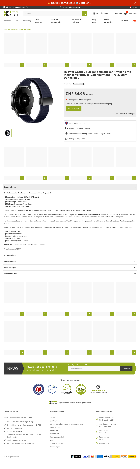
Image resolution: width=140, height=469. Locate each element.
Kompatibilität (10, 274)
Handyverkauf (55, 427)
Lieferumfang (10, 255)
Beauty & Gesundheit (55, 20)
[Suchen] (84, 13)
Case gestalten (39, 20)
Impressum (54, 430)
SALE (134, 20)
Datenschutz (54, 434)
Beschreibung (10, 187)
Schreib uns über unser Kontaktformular (108, 425)
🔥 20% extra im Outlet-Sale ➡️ (68, 2)
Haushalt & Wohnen (76, 20)
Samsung (27, 21)
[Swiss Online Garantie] (38, 389)
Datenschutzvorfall (57, 437)
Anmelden (126, 368)
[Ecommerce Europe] (52, 389)
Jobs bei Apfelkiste (56, 443)
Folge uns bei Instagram (104, 438)
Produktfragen (10, 267)
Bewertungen (10, 261)
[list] (70, 50)
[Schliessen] (135, 3)
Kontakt (52, 418)
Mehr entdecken (109, 20)
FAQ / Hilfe (54, 421)
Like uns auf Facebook (103, 431)
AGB (51, 440)
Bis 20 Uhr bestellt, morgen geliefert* (21, 443)
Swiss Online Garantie (77, 123)
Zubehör (7, 21)
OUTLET (124, 21)
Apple (17, 21)
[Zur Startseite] (11, 13)
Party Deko (94, 20)
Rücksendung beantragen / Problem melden (66, 424)
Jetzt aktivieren (73, 108)
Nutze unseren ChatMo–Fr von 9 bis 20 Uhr (107, 419)
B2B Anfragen (55, 447)
